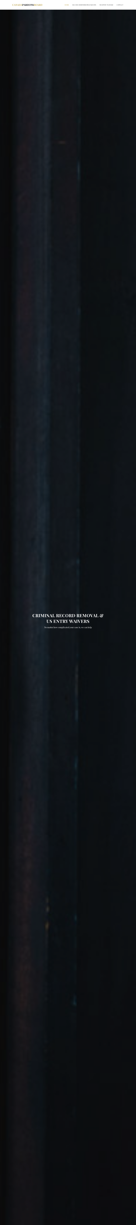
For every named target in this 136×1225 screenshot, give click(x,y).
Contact (119, 5)
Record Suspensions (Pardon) (84, 5)
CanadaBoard (27, 4)
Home (67, 5)
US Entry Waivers (106, 5)
